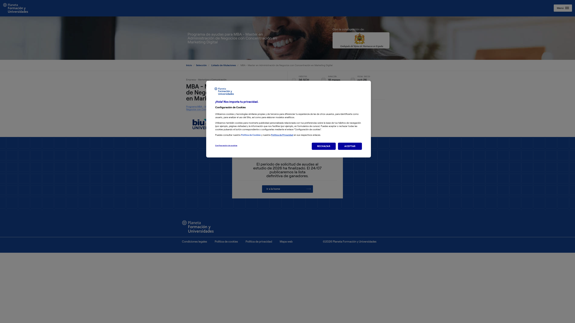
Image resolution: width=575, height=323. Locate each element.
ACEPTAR (349, 146)
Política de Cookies (251, 135)
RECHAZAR (323, 146)
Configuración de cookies (226, 145)
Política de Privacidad (282, 135)
